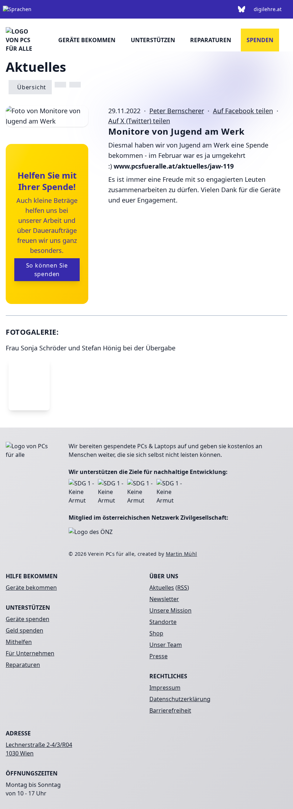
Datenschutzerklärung (179, 699)
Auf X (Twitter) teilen (139, 120)
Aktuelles (161, 587)
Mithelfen (19, 642)
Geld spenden (24, 630)
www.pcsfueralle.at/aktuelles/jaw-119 (174, 166)
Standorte (163, 622)
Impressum (164, 687)
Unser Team (165, 645)
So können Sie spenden (47, 269)
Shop (156, 633)
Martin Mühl (181, 553)
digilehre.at (268, 9)
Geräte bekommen (86, 40)
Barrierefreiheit (170, 710)
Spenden (260, 40)
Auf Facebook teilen (243, 110)
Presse (158, 656)
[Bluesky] (241, 9)
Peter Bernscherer (176, 110)
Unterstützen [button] (153, 40)
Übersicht (31, 87)
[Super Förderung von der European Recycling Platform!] (60, 85)
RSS (182, 587)
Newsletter (164, 599)
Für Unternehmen (30, 653)
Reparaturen (210, 40)
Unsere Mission (170, 610)
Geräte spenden (27, 619)
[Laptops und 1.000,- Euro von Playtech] (75, 85)
